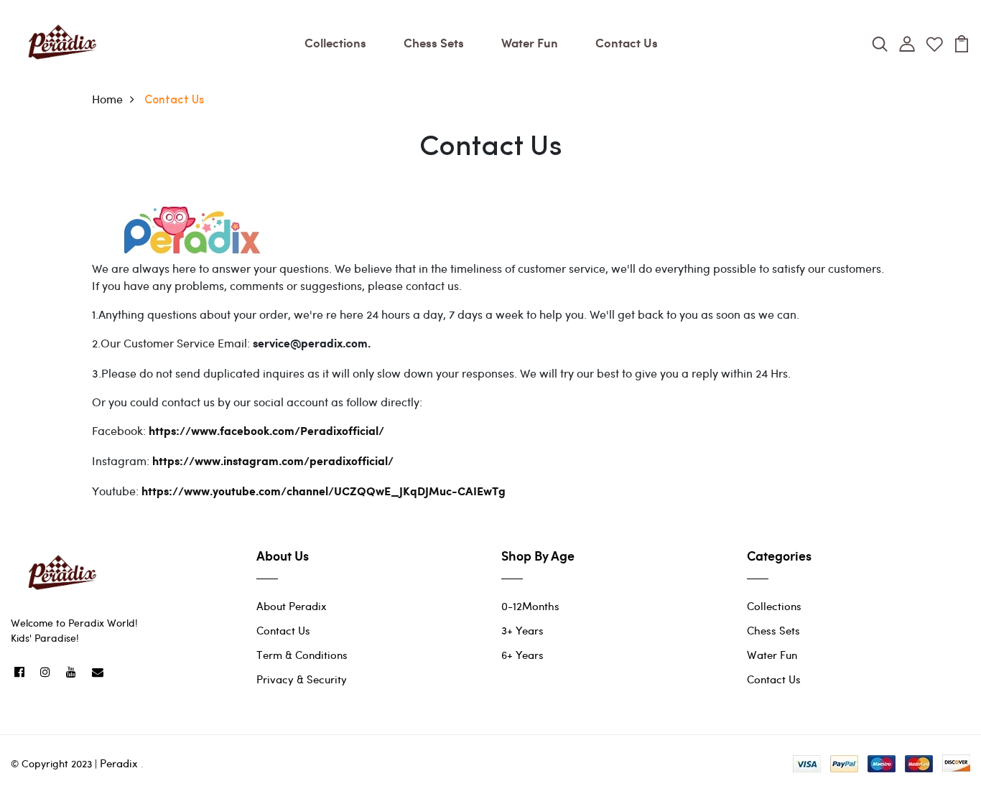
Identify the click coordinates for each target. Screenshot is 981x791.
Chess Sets (434, 42)
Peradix (119, 763)
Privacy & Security (301, 679)
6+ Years (522, 654)
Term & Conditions (302, 654)
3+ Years (522, 630)
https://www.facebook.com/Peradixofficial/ (266, 432)
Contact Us (626, 42)
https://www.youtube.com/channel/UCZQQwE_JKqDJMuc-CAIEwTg (323, 492)
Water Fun (529, 42)
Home (107, 98)
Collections (335, 42)
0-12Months (530, 606)
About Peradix (291, 606)
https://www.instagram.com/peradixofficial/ (273, 462)
